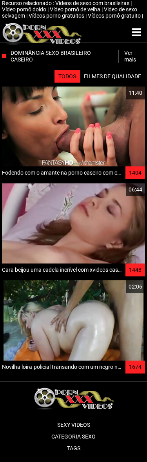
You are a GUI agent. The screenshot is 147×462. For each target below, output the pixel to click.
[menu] (136, 32)
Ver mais (130, 56)
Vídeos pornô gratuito (115, 16)
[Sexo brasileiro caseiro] (42, 32)
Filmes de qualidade (112, 76)
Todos (67, 76)
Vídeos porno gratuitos (57, 16)
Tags (73, 448)
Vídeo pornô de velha (76, 9)
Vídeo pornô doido (24, 9)
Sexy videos (73, 425)
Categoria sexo (73, 436)
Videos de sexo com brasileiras (93, 3)
